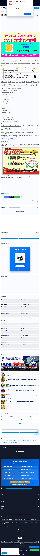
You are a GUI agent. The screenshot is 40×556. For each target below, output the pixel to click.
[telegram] (24, 545)
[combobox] (15, 10)
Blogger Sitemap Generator (25, 299)
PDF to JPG (23, 337)
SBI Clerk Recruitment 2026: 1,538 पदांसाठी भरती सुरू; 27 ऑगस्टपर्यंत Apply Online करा (20, 390)
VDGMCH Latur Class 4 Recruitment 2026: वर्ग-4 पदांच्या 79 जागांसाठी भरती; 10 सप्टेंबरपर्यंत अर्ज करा (22, 374)
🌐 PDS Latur (20, 481)
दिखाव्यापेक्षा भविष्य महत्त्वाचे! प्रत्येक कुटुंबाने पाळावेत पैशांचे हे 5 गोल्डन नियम (12, 526)
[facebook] (16, 545)
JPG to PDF (23, 328)
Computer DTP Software (25, 306)
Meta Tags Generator (24, 311)
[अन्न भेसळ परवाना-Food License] (3, 407)
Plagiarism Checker (4, 304)
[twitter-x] (18, 545)
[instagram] (22, 545)
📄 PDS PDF (27, 481)
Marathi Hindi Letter (24, 313)
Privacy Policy (26, 550)
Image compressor (4, 337)
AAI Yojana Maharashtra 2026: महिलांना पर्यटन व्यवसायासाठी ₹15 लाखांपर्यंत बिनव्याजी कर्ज (19, 401)
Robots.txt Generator (4, 299)
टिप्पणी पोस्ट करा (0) (20, 238)
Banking (7, 440)
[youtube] (20, 545)
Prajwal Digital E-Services (25, 304)
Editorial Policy (30, 551)
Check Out (7, 550)
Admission (2, 440)
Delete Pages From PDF (4, 328)
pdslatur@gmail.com (14, 145)
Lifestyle (24, 440)
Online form (29, 440)
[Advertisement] (20, 25)
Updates (12, 442)
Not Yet (19, 13)
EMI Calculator (3, 311)
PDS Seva (34, 440)
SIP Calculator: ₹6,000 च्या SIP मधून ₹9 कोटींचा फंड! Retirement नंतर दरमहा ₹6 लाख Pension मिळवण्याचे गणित (22, 380)
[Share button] (21, 197)
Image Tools (20, 440)
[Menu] (1, 8)
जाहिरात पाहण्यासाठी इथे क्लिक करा (7, 138)
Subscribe (28, 13)
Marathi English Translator (5, 313)
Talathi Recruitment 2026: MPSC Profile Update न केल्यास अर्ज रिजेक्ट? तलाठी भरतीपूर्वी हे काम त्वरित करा (22, 385)
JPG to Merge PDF (4, 330)
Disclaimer (20, 550)
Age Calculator (3, 342)
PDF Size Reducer (23, 330)
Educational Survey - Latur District (6, 306)
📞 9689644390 (13, 481)
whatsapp (30, 416)
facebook (11, 416)
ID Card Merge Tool (24, 349)
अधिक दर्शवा (35, 207)
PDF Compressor (23, 342)
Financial (10, 440)
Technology (8, 442)
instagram (11, 419)
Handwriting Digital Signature (6, 344)
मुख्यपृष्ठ (2, 11)
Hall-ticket (15, 440)
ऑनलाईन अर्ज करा (4, 141)
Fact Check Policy (23, 551)
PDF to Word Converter (24, 335)
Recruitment (5, 11)
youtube (30, 419)
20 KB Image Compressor (5, 335)
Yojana (16, 442)
